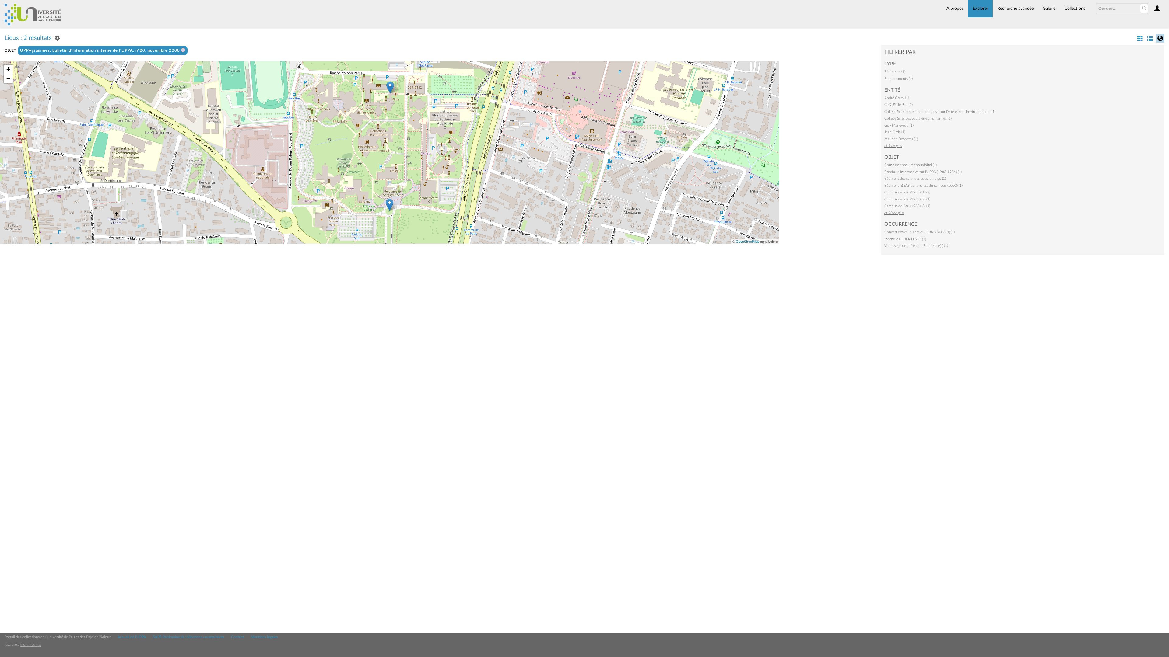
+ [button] (8, 69)
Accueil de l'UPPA (132, 637)
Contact (237, 637)
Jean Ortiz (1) (894, 132)
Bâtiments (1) (894, 72)
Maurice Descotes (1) (901, 139)
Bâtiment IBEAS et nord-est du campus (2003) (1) (923, 185)
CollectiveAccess (30, 645)
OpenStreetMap (747, 241)
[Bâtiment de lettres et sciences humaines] (390, 87)
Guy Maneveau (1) (899, 125)
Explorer (980, 8)
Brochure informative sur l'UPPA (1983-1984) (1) (923, 172)
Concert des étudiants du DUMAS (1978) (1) (919, 232)
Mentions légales (264, 637)
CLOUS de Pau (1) (898, 104)
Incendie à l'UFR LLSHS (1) (905, 239)
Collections (1075, 8)
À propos (955, 8)
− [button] (8, 78)
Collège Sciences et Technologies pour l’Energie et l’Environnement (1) (939, 111)
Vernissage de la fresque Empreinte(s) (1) (916, 246)
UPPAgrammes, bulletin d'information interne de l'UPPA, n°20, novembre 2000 (100, 51)
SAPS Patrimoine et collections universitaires (188, 637)
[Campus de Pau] (389, 205)
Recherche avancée (1015, 8)
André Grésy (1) (896, 98)
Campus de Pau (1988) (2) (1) (907, 199)
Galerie (1049, 8)
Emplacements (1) (898, 79)
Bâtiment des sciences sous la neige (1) (915, 178)
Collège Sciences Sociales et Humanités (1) (918, 118)
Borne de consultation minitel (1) (910, 165)
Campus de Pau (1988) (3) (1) (907, 206)
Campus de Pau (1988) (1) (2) (907, 192)
